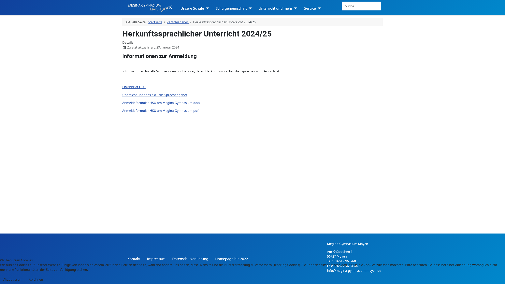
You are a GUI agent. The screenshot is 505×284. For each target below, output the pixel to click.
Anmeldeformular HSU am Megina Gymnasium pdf (160, 110)
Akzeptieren (12, 279)
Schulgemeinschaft (231, 8)
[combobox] (361, 6)
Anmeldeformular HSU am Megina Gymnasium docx (161, 103)
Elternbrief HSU (134, 87)
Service (310, 8)
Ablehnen (36, 279)
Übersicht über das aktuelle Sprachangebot (154, 95)
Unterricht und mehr (275, 8)
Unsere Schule (192, 8)
